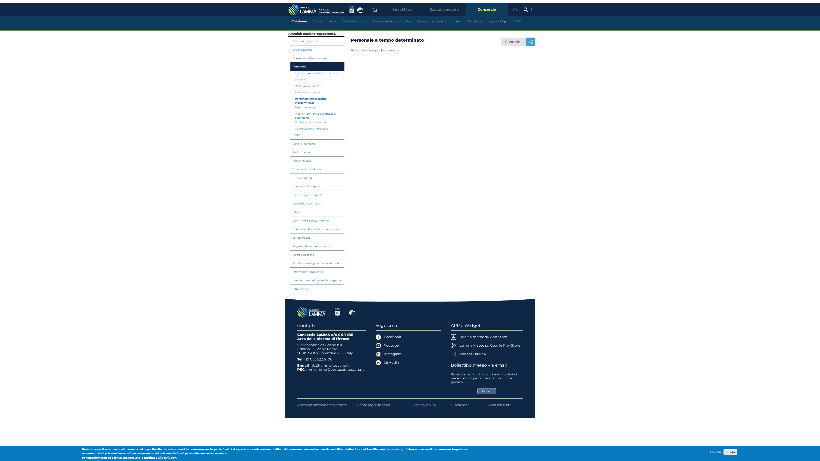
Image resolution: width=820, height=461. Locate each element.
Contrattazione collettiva (311, 122)
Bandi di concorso (304, 143)
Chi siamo (299, 21)
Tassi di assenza (305, 107)
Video (317, 21)
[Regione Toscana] (337, 312)
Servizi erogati (301, 237)
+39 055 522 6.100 (317, 359)
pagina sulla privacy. (160, 458)
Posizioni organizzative (309, 86)
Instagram (393, 354)
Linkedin (391, 362)
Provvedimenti (302, 177)
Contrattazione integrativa (311, 128)
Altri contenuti (302, 288)
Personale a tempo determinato (375, 50)
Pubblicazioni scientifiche (392, 21)
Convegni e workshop (433, 21)
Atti (458, 21)
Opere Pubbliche (303, 254)
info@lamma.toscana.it (329, 365)
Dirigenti (300, 79)
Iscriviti (486, 391)
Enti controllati (302, 160)
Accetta (715, 452)
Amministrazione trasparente (322, 405)
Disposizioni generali (306, 41)
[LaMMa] (312, 312)
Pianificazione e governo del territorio (317, 263)
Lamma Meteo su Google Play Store (489, 345)
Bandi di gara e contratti (308, 195)
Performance (301, 152)
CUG (517, 21)
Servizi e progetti (444, 9)
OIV (297, 135)
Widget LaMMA (472, 354)
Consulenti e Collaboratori (309, 58)
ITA (516, 10)
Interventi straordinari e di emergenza (317, 280)
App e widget (498, 21)
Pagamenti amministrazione (311, 246)
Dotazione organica (307, 92)
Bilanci (297, 212)
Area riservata (499, 405)
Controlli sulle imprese (307, 186)
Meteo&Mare (402, 9)
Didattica (475, 21)
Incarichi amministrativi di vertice (316, 73)
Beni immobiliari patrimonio (311, 220)
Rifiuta (730, 452)
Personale (299, 66)
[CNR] (352, 312)
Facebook (392, 337)
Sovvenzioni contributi (307, 203)
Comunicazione (354, 21)
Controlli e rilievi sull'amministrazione (316, 229)
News (332, 21)
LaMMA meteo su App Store (483, 337)
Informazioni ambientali (308, 271)
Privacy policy (424, 405)
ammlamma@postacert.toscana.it (335, 370)
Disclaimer (460, 405)
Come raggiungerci (373, 405)
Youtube (391, 345)
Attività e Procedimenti (307, 169)
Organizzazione (302, 49)
